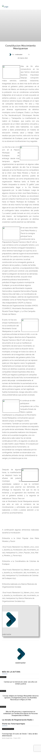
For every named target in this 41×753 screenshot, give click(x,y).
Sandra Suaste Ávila (7, 738)
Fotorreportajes (8, 729)
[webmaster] (10, 54)
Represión (20, 62)
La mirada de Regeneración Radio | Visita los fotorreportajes (18, 722)
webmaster (18, 54)
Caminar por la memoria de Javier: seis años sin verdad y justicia (20, 683)
